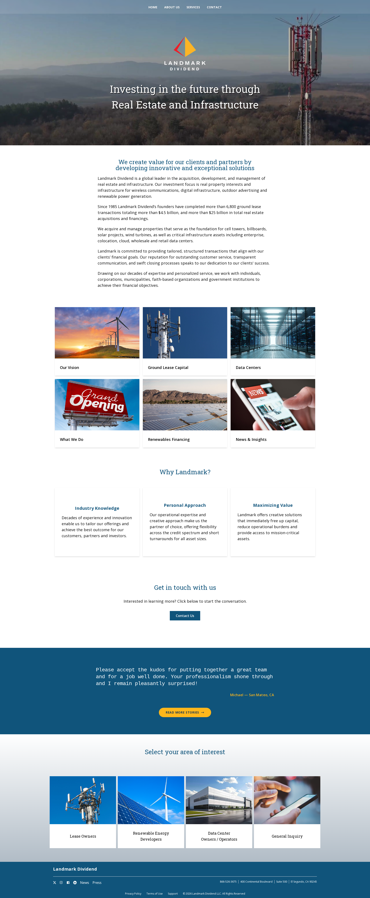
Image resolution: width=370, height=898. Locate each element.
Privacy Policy (133, 893)
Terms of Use (154, 893)
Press (96, 882)
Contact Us (185, 615)
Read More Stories (182, 712)
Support (173, 893)
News (84, 882)
